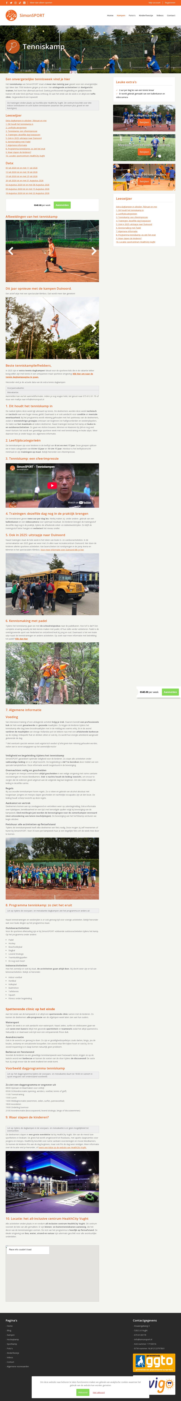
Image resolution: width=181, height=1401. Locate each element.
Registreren (170, 2)
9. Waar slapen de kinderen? (18, 152)
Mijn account (154, 2)
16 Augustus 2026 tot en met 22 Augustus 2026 (27, 193)
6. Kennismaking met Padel (18, 141)
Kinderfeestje (146, 15)
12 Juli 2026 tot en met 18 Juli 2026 (21, 172)
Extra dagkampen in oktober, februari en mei (26, 120)
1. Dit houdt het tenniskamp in (19, 124)
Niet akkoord (99, 1392)
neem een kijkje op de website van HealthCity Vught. (63, 1147)
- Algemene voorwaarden (17, 1366)
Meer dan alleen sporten (41, 2)
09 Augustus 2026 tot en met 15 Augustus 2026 (27, 189)
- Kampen (10, 1335)
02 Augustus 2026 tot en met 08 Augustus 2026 (27, 184)
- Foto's (9, 1348)
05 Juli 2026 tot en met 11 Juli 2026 (21, 168)
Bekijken (144, 122)
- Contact (10, 1362)
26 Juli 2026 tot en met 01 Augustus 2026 (24, 180)
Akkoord (82, 1392)
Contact (171, 15)
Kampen (121, 15)
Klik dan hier (21, 638)
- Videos (9, 1357)
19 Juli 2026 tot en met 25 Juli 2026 (21, 176)
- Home (9, 1326)
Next (94, 251)
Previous (10, 251)
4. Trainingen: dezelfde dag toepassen (23, 134)
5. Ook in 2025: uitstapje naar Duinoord (24, 138)
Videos (160, 15)
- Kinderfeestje (12, 1353)
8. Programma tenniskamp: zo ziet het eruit (25, 148)
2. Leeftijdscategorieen (16, 127)
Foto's (132, 15)
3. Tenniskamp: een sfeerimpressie (21, 131)
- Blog (8, 1330)
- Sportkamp (11, 1344)
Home (110, 15)
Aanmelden (170, 692)
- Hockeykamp (12, 1339)
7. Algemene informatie (16, 145)
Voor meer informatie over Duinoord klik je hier (62, 549)
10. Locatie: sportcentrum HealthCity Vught (25, 155)
